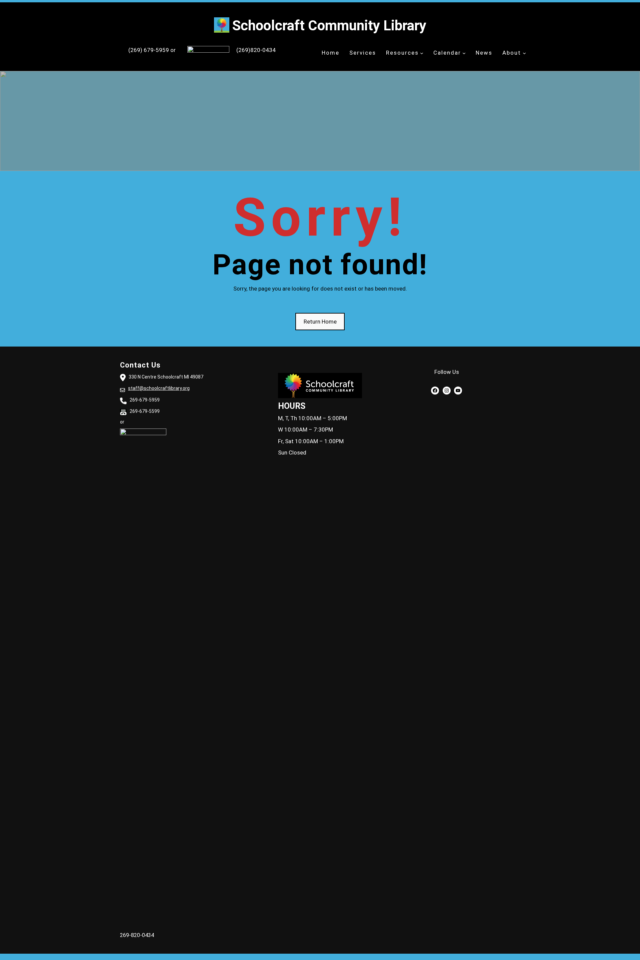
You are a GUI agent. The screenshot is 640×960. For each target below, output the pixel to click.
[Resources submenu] (421, 53)
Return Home (320, 321)
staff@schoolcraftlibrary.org (159, 388)
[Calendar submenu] (464, 53)
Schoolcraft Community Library (329, 25)
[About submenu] (524, 53)
